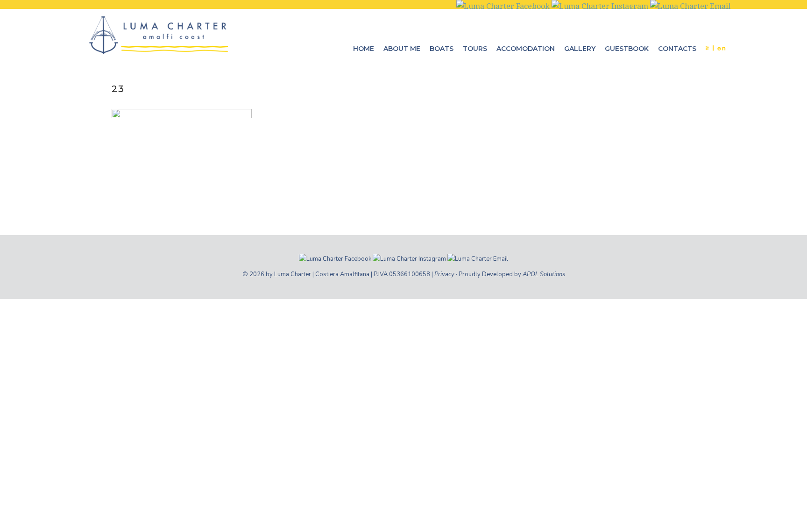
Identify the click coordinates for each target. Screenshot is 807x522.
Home (363, 48)
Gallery (579, 48)
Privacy (444, 274)
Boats (441, 48)
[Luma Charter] (158, 34)
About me (401, 48)
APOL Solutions (544, 274)
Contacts (677, 48)
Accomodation (525, 48)
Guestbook (627, 48)
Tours (475, 48)
